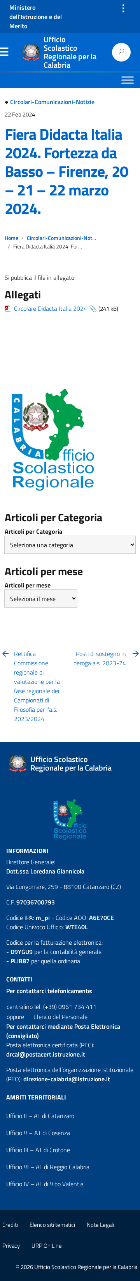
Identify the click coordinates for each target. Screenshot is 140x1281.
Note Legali (100, 1224)
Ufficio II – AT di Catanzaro (40, 1115)
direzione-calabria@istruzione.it (66, 1079)
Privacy (11, 1245)
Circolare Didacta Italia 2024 (50, 308)
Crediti (10, 1224)
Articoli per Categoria (33, 531)
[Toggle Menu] (127, 80)
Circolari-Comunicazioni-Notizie (52, 101)
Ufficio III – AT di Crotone (38, 1149)
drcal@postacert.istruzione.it (45, 1054)
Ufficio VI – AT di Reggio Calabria (47, 1166)
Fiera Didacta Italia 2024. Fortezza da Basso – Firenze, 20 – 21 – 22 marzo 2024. (66, 171)
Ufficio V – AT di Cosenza (38, 1132)
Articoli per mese (28, 585)
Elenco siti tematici (52, 1224)
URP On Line (47, 1245)
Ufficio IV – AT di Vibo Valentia (45, 1184)
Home (11, 238)
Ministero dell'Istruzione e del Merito (35, 17)
